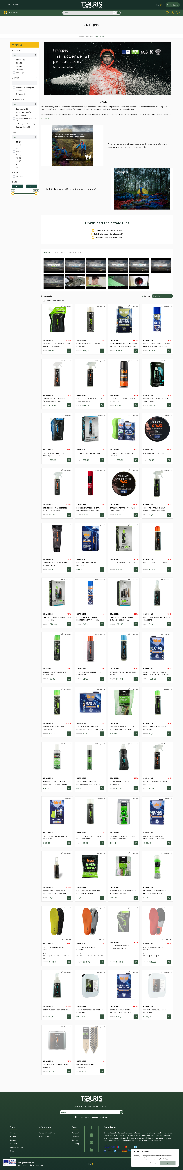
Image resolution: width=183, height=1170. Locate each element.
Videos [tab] (47, 253)
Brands (89, 36)
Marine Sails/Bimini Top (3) (26, 120)
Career (13, 1140)
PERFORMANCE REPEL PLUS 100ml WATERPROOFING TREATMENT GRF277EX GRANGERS (56, 893)
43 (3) (18, 158)
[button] (24, 50)
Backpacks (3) (22, 109)
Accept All (168, 1163)
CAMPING (20, 69)
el (157, 5)
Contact (13, 1144)
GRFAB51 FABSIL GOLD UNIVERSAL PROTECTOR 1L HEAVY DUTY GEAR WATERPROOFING (124, 346)
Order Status (172, 5)
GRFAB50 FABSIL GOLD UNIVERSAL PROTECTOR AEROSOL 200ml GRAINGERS (157, 346)
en (161, 5)
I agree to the (93, 1117)
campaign (20, 72)
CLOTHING (20, 60)
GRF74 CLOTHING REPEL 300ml (155, 563)
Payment (75, 1133)
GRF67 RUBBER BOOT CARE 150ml (56, 1010)
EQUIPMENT (21, 66)
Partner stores (16, 1147)
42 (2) (18, 155)
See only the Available (55, 301)
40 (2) (18, 148)
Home (81, 36)
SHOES (19, 63)
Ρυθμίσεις (152, 1163)
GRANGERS (99, 36)
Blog (12, 1151)
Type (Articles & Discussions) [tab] (69, 253)
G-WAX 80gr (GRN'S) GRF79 (154, 453)
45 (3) (18, 164)
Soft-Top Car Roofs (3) (25, 124)
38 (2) (18, 142)
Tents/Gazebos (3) (24, 112)
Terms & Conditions (47, 1133)
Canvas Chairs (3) (23, 127)
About (12, 1133)
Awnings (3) (21, 115)
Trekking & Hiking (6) (25, 88)
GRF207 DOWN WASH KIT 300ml (122, 563)
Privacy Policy (45, 1136)
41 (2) (18, 151)
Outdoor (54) (21, 94)
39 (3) (18, 145)
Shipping (75, 1136)
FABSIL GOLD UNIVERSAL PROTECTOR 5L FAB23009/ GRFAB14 (154, 838)
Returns (75, 1140)
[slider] (12, 193)
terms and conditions (99, 1117)
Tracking (75, 1144)
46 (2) (18, 167)
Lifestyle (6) (21, 91)
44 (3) (18, 161)
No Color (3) (21, 176)
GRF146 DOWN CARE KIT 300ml (88, 453)
